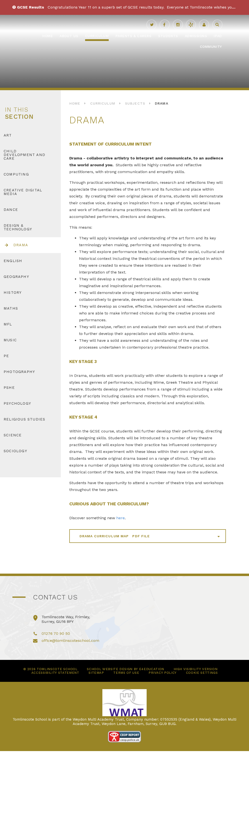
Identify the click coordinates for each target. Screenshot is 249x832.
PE (6, 356)
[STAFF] (204, 25)
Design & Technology (18, 227)
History (13, 292)
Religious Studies (24, 419)
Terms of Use (126, 673)
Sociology (15, 451)
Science (13, 435)
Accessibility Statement (55, 673)
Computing (16, 174)
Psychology (17, 403)
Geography (16, 276)
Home (74, 103)
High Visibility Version (196, 669)
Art (8, 135)
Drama (161, 103)
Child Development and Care (24, 155)
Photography (19, 372)
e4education (151, 669)
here (120, 518)
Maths (11, 308)
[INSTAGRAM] (178, 25)
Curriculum (102, 103)
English (13, 261)
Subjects (135, 103)
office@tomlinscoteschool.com (70, 640)
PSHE (9, 387)
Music (10, 340)
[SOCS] (191, 25)
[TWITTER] (151, 25)
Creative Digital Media (23, 192)
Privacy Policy (163, 673)
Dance (11, 209)
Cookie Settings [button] (202, 673)
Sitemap (96, 673)
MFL (8, 324)
